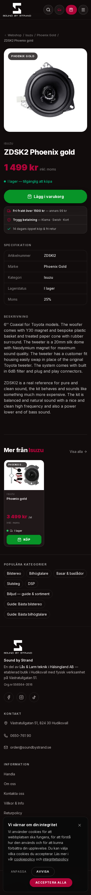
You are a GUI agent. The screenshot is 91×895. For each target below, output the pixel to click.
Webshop (15, 35)
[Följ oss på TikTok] (34, 697)
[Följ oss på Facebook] (9, 697)
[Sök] (48, 10)
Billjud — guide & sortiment (28, 594)
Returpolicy (13, 813)
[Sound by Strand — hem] (17, 10)
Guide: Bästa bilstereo (24, 604)
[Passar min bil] (59, 10)
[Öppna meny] (83, 10)
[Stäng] (79, 825)
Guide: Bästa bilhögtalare (27, 614)
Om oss (10, 784)
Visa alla (76, 451)
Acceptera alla (50, 882)
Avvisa (42, 871)
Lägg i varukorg (49, 196)
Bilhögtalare (38, 573)
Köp (27, 539)
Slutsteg (13, 584)
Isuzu (29, 35)
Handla (9, 774)
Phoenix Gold (46, 35)
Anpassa (18, 871)
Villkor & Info (14, 803)
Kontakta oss (14, 793)
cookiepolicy (24, 859)
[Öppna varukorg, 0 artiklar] (71, 10)
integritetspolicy (55, 859)
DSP (31, 584)
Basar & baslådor (70, 573)
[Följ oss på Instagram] (21, 697)
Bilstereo (14, 573)
